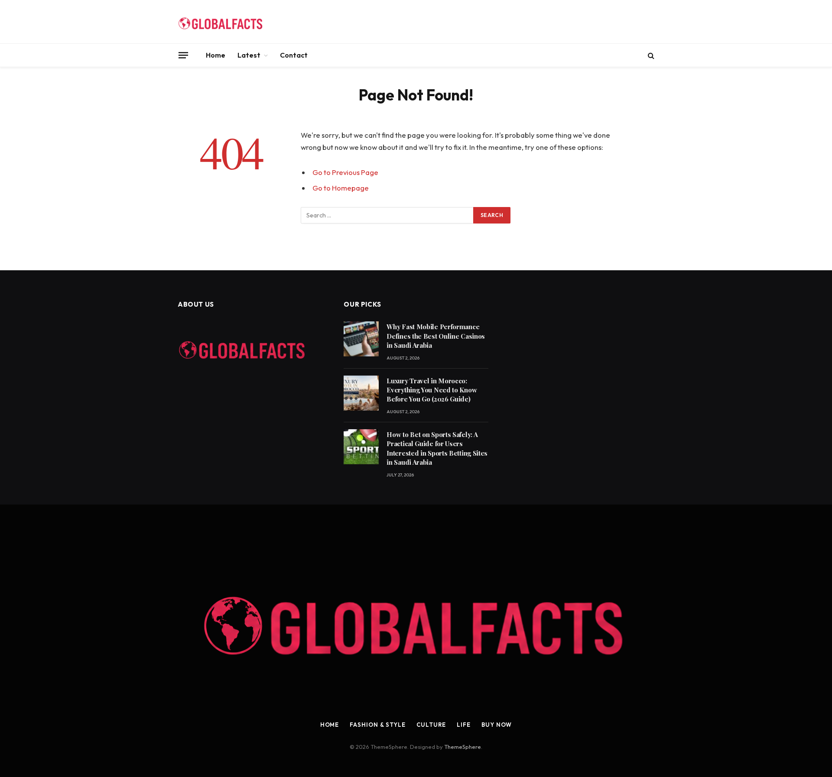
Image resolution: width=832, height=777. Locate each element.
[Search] (650, 55)
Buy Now (496, 724)
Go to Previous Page (345, 172)
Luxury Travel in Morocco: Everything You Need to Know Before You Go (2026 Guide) (432, 390)
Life (464, 724)
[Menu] (183, 55)
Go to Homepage (340, 187)
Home (215, 55)
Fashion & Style (378, 724)
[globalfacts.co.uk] (221, 21)
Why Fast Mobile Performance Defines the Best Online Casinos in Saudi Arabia (436, 336)
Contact (294, 55)
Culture (431, 724)
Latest (248, 55)
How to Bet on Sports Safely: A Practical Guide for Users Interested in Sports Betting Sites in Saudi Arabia (437, 448)
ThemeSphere (462, 746)
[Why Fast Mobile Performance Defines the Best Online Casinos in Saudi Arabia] (361, 338)
